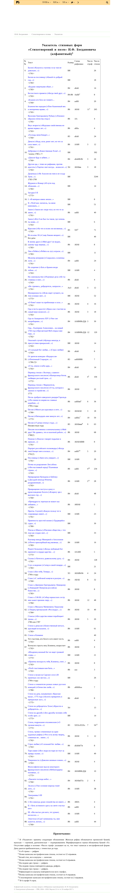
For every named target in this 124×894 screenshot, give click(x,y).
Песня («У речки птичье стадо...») (42, 423)
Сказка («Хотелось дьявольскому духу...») (46, 558)
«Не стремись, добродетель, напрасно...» (45, 286)
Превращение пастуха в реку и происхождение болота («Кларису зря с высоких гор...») (45, 492)
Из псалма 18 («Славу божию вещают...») (45, 235)
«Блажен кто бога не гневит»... (41, 100)
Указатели (58, 34)
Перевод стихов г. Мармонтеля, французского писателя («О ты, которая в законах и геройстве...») (45, 388)
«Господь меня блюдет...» (39, 135)
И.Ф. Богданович (21, 34)
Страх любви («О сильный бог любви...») (45, 744)
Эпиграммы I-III (35, 795)
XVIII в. (46, 2)
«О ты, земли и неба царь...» (40, 366)
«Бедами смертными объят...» (40, 87)
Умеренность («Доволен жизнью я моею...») (47, 760)
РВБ (18, 2)
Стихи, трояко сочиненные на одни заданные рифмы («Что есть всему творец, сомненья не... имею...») (46, 735)
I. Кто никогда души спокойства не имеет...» (47, 802)
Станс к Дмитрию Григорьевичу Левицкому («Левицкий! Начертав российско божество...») (47, 588)
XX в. (65, 2)
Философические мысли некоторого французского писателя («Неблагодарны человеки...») (45, 770)
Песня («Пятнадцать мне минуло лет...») (45, 416)
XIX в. (56, 2)
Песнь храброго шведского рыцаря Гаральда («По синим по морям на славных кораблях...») (47, 400)
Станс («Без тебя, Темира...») (40, 572)
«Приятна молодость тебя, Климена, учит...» (47, 661)
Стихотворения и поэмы (41, 34)
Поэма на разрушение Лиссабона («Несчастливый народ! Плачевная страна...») (43, 467)
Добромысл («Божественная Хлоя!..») (44, 151)
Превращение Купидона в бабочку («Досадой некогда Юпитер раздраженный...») (43, 480)
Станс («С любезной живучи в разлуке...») (46, 578)
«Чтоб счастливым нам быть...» (41, 668)
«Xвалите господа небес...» (39, 779)
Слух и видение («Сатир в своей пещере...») (47, 565)
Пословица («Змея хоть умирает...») (43, 458)
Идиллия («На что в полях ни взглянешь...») (47, 228)
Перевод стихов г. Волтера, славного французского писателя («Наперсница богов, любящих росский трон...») (47, 375)
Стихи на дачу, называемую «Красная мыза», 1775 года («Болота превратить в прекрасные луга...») (45, 697)
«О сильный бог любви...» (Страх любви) (45, 350)
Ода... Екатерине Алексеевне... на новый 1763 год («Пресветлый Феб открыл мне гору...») (45, 331)
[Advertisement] (62, 18)
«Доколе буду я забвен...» (39, 158)
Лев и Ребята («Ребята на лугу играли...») (45, 251)
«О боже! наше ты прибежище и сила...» (45, 302)
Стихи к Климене (35, 635)
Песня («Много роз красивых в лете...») (45, 410)
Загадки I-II (33, 193)
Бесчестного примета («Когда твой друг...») (46, 93)
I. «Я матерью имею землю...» (41, 199)
